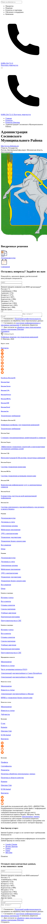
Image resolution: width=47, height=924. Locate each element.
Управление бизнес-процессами (13, 541)
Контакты (5, 348)
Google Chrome (11, 844)
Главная (8, 118)
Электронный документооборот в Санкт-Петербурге (21, 673)
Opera (7, 850)
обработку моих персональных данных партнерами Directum (21, 328)
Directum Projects (6, 394)
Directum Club (6, 731)
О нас (3, 723)
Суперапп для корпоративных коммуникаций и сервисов (23, 438)
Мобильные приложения (10, 530)
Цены (3, 549)
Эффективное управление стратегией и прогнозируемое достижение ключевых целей (23, 448)
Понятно (4, 856)
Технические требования (10, 416)
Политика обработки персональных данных (18, 774)
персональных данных (30, 816)
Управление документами (11, 537)
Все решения (6, 545)
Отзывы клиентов (8, 605)
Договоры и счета (8, 522)
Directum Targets (5, 386)
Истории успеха (7, 597)
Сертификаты (6, 766)
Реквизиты (5, 770)
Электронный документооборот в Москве (17, 677)
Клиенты (9, 120)
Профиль (4, 762)
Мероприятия (6, 662)
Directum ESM (5, 403)
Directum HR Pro (6, 398)
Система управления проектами (13, 467)
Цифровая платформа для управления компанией (20, 425)
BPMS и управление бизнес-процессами (16, 698)
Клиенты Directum (12, 122)
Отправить (5, 331)
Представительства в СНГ (11, 621)
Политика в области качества (12, 778)
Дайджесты (5, 714)
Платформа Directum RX (8, 378)
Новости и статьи (8, 666)
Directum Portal (5, 407)
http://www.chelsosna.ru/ (10, 146)
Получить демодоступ (9, 65)
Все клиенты (6, 601)
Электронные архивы (9, 526)
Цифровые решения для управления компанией (19, 337)
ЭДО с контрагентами (9, 533)
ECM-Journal (6, 735)
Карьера (4, 727)
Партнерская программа (10, 617)
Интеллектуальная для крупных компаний (23, 458)
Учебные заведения (8, 613)
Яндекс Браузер (11, 846)
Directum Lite (5, 411)
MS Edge (8, 852)
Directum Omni (5, 382)
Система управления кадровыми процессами (18, 476)
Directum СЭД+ (5, 390)
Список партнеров (8, 609)
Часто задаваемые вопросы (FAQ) (14, 669)
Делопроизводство (8, 518)
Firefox (8, 848)
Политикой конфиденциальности (28, 319)
